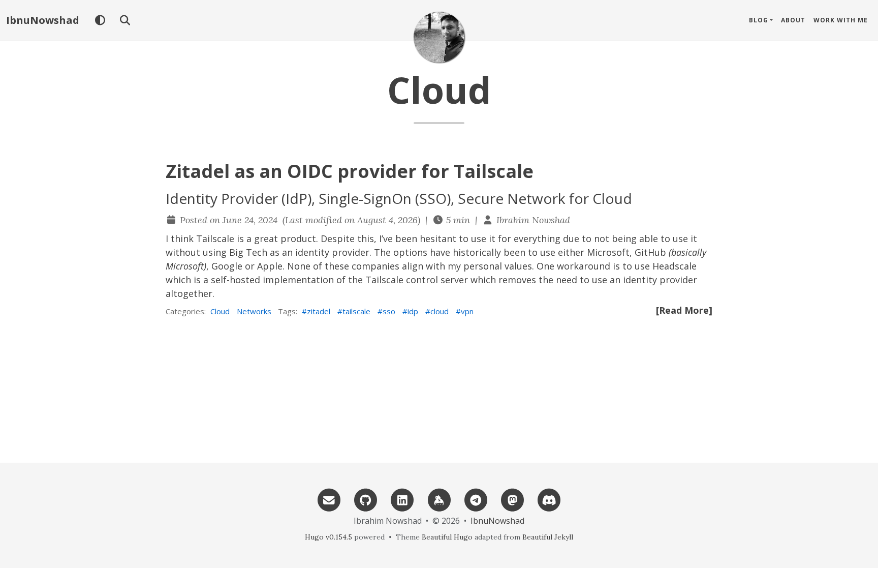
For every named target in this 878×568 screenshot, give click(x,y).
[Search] (124, 20)
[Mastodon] (512, 499)
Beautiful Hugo (447, 537)
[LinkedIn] (402, 499)
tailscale (356, 311)
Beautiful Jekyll (547, 537)
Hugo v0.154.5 (328, 537)
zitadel (318, 311)
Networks (254, 311)
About (793, 20)
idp (412, 311)
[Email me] (329, 499)
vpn (467, 311)
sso (389, 311)
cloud (439, 311)
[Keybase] (439, 499)
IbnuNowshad (42, 20)
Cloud (220, 311)
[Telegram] (475, 499)
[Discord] (549, 499)
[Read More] (684, 310)
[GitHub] (365, 499)
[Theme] (99, 20)
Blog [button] (758, 20)
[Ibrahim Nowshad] (439, 37)
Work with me (840, 20)
